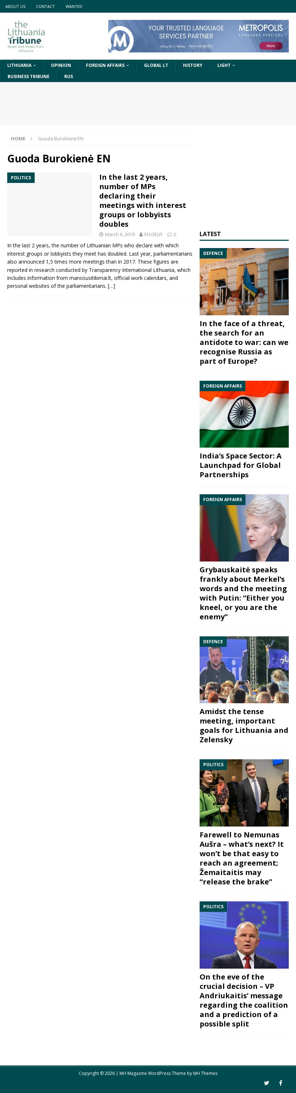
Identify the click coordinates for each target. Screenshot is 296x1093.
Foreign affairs (105, 65)
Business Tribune (28, 76)
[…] (111, 285)
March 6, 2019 (120, 234)
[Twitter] (266, 1083)
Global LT (156, 65)
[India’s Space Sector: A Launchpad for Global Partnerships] (244, 414)
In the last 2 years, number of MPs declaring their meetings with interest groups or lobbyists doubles (142, 200)
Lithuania (19, 65)
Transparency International (120, 269)
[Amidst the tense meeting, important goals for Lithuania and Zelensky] (244, 670)
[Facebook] (280, 1083)
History (193, 65)
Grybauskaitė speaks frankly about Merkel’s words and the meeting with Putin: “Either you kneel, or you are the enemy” (243, 593)
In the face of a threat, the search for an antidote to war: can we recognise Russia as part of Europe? (244, 342)
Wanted (74, 6)
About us (15, 6)
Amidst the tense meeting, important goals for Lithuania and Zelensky (244, 725)
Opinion (61, 65)
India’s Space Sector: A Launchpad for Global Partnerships (241, 465)
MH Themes (205, 1073)
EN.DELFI (153, 234)
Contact (45, 6)
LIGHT (224, 65)
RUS (68, 76)
